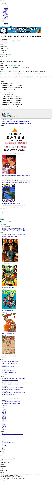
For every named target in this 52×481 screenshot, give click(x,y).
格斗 (4, 417)
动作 (4, 427)
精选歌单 (6, 13)
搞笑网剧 (6, 17)
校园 (4, 412)
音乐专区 (4, 12)
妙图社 (3, 453)
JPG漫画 (3, 33)
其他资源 (6, 23)
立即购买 (15, 65)
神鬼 (4, 426)
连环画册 (4, 11)
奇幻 (4, 429)
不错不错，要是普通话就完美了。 (8, 442)
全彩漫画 (6, 8)
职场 (10, 54)
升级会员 (18, 65)
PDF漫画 (6, 4)
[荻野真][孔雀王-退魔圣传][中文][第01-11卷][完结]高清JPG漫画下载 (14, 229)
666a (3, 448)
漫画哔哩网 (7, 459)
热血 (4, 414)
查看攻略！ (7, 113)
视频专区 (4, 15)
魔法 (4, 428)
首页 (3, 2)
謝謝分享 (4, 445)
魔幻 (4, 420)
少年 (4, 413)
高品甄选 (6, 9)
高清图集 (4, 18)
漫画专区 (4, 3)
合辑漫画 (6, 10)
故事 (1, 71)
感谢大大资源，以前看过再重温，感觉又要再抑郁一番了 (12, 434)
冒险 (4, 410)
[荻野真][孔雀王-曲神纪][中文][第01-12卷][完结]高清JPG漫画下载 (14, 228)
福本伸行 (6, 46)
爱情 (4, 409)
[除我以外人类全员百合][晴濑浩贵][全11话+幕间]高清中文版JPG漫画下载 (16, 121)
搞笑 (4, 419)
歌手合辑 (6, 14)
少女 (4, 411)
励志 (8, 54)
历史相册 (6, 19)
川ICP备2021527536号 (12, 459)
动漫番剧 (6, 16)
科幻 (4, 418)
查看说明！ (7, 114)
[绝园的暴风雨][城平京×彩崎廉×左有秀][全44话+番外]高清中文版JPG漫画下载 (17, 123)
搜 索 (11, 26)
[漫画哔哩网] (2, 0)
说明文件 (6, 24)
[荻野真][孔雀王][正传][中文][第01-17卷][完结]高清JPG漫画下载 (13, 230)
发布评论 (2, 219)
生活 (4, 424)
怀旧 (4, 415)
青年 (5, 54)
